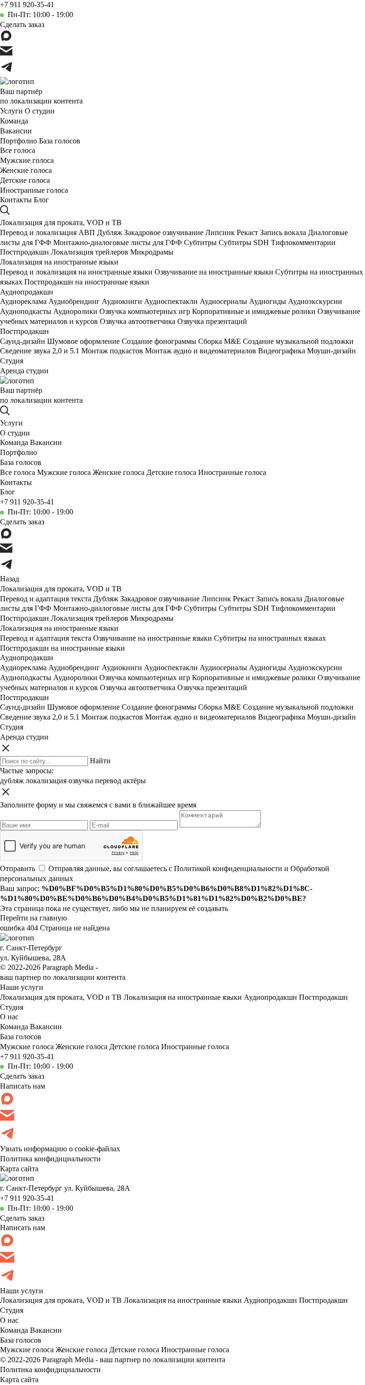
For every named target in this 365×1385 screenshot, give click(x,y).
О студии (40, 111)
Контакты (16, 200)
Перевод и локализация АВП (47, 232)
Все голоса (17, 150)
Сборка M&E (219, 341)
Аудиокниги (122, 301)
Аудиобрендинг (74, 301)
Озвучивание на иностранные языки (213, 272)
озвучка (80, 781)
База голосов (59, 141)
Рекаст (247, 232)
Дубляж (109, 232)
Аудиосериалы (223, 301)
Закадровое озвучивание (163, 232)
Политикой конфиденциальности (228, 868)
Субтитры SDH (244, 242)
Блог (41, 200)
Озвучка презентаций (212, 321)
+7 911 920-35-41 (27, 4)
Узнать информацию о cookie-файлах (60, 1149)
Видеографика (281, 351)
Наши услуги (21, 987)
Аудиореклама (23, 301)
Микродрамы (151, 252)
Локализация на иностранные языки (59, 262)
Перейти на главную (33, 918)
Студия (11, 361)
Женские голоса (26, 170)
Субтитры (200, 242)
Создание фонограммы (159, 341)
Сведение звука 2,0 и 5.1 (39, 351)
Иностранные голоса (34, 190)
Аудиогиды (267, 301)
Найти (100, 761)
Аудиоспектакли (171, 301)
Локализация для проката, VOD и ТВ (61, 222)
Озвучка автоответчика (137, 321)
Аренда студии (24, 371)
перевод (108, 781)
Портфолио (18, 141)
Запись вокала (283, 232)
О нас (9, 1017)
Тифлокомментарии (303, 242)
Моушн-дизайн (331, 351)
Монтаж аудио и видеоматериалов (200, 351)
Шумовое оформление (83, 341)
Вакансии (16, 131)
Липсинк (220, 232)
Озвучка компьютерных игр (144, 311)
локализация (46, 781)
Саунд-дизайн (22, 341)
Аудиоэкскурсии (315, 301)
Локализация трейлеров (89, 252)
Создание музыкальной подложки (298, 341)
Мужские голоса (27, 160)
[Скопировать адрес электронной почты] (6, 52)
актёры (134, 781)
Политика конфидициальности (50, 1159)
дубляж (12, 781)
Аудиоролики (75, 311)
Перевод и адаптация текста (45, 599)
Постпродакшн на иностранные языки (86, 282)
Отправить (17, 868)
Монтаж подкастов (112, 351)
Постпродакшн (24, 252)
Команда (14, 121)
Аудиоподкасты (25, 311)
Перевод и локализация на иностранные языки (76, 272)
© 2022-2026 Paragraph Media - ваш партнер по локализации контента (112, 1360)
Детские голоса (25, 180)
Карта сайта (19, 1169)
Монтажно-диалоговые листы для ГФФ (117, 242)
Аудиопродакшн (26, 292)
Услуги (11, 111)
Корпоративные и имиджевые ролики (254, 311)
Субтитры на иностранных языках (270, 638)
